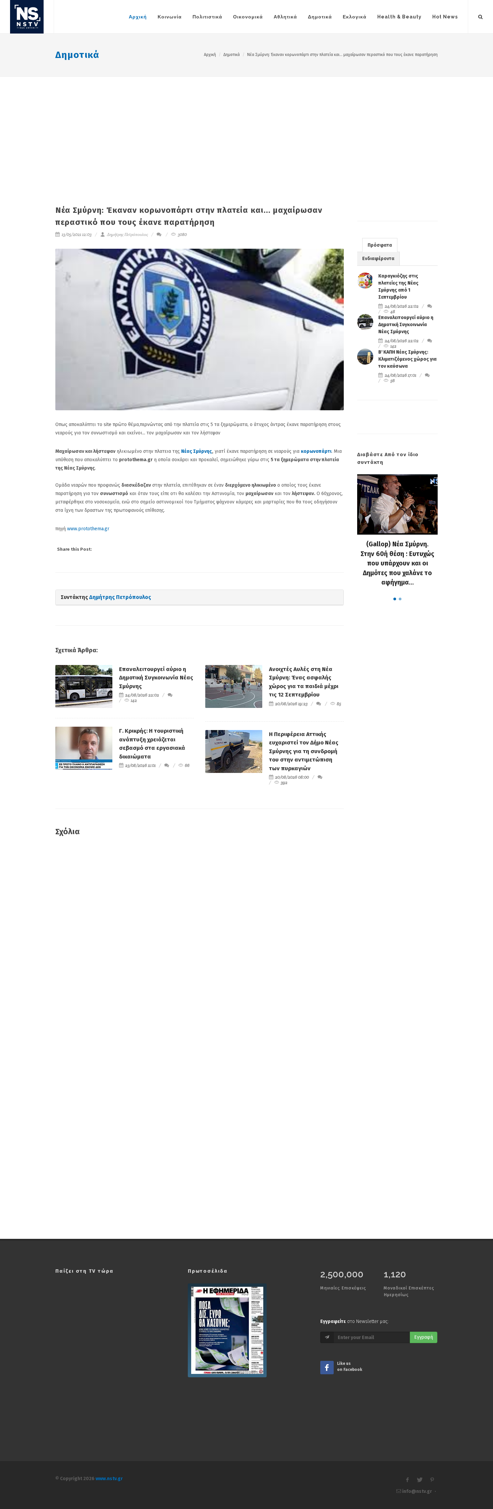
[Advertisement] (246, 127)
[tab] (379, 245)
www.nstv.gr (109, 1479)
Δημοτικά (77, 54)
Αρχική (210, 54)
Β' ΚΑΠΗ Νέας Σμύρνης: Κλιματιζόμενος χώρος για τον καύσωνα (407, 359)
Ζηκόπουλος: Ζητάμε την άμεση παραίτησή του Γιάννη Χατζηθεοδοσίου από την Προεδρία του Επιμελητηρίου (398, 563)
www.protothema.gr (88, 529)
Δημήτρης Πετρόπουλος (127, 234)
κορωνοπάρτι (316, 451)
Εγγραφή (423, 1337)
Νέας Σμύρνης (196, 451)
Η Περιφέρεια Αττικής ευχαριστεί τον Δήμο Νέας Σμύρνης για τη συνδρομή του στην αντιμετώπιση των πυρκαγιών (303, 751)
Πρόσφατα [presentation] (380, 245)
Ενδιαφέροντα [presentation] (378, 258)
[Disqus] (199, 938)
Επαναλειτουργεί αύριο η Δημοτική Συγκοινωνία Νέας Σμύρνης (156, 678)
